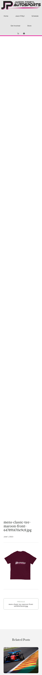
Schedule (35, 16)
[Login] (24, 34)
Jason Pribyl (19, 16)
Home (6, 16)
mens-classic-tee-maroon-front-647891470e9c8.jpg (21, 605)
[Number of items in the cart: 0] (18, 34)
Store (29, 26)
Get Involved (15, 26)
